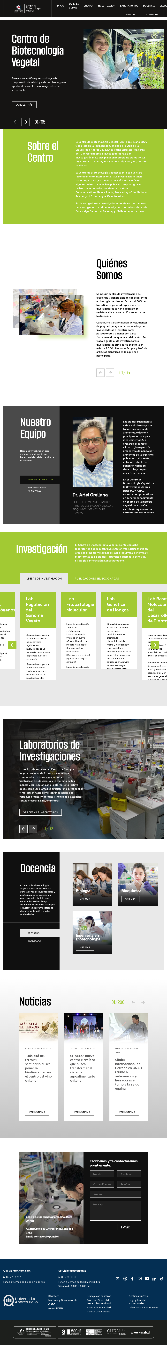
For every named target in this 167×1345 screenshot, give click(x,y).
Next (26, 122)
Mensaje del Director (40, 479)
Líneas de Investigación (44, 578)
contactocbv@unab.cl (46, 1236)
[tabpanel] (83, 79)
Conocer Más (24, 105)
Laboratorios (129, 6)
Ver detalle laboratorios (40, 812)
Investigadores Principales (37, 489)
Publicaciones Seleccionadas (97, 578)
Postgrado (34, 941)
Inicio (60, 6)
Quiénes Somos (74, 5)
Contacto (152, 14)
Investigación (106, 6)
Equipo (88, 6)
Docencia (149, 6)
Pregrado (33, 933)
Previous (16, 122)
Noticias (130, 14)
